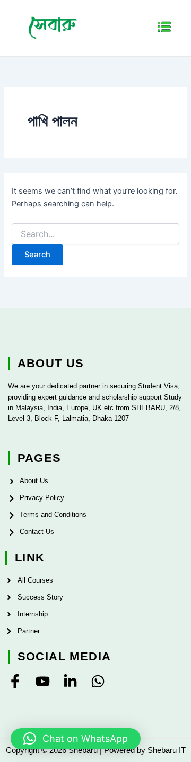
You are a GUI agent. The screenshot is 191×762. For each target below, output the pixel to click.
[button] (164, 27)
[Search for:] (95, 234)
